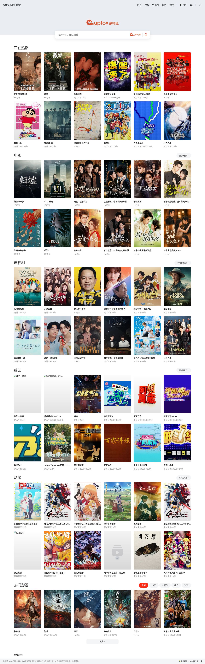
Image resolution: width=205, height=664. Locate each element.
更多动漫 (183, 478)
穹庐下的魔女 (109, 524)
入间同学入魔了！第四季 (174, 572)
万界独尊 (167, 143)
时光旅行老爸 (79, 309)
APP (185, 4)
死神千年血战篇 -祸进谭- (115, 572)
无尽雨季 (48, 309)
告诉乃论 (18, 465)
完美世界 (108, 631)
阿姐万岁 (137, 416)
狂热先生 (167, 358)
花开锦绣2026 (20, 94)
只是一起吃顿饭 (51, 358)
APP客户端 (194, 661)
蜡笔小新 (18, 143)
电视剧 (155, 4)
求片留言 (184, 661)
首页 (139, 4)
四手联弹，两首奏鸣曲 (113, 358)
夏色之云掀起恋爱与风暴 (144, 358)
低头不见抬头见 (170, 94)
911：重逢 (48, 201)
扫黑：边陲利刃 (80, 201)
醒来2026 (48, 143)
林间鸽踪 (167, 309)
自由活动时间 (79, 358)
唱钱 (76, 416)
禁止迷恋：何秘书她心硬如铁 (116, 250)
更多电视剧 (182, 263)
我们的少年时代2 (81, 143)
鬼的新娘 (137, 524)
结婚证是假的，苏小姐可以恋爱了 (177, 201)
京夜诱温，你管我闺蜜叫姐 (115, 201)
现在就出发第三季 (171, 631)
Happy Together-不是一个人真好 (57, 465)
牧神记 (17, 631)
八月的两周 (19, 309)
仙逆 (46, 631)
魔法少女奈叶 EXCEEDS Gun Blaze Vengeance (57, 524)
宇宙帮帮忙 (109, 416)
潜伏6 (46, 250)
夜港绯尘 (78, 250)
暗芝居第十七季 (140, 572)
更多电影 (183, 155)
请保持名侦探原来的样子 (114, 309)
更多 (101, 641)
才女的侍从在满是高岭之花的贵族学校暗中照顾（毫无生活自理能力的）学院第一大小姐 (87, 524)
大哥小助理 (138, 143)
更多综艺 (183, 370)
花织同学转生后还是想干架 (25, 524)
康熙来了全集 (109, 94)
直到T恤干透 (19, 358)
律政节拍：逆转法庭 (142, 309)
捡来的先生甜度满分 (142, 250)
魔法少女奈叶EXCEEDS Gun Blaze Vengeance (177, 524)
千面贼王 (137, 201)
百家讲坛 (108, 465)
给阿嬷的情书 (20, 250)
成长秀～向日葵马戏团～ (54, 572)
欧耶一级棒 (168, 465)
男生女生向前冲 (140, 465)
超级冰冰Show (170, 416)
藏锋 (46, 94)
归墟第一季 (19, 201)
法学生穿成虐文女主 (172, 250)
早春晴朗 (78, 94)
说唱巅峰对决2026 (52, 416)
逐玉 (76, 631)
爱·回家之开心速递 (142, 94)
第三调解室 (79, 465)
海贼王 (107, 143)
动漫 (171, 4)
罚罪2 (136, 631)
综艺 (164, 4)
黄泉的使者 (79, 572)
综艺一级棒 (19, 416)
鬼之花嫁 (18, 572)
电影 (147, 4)
